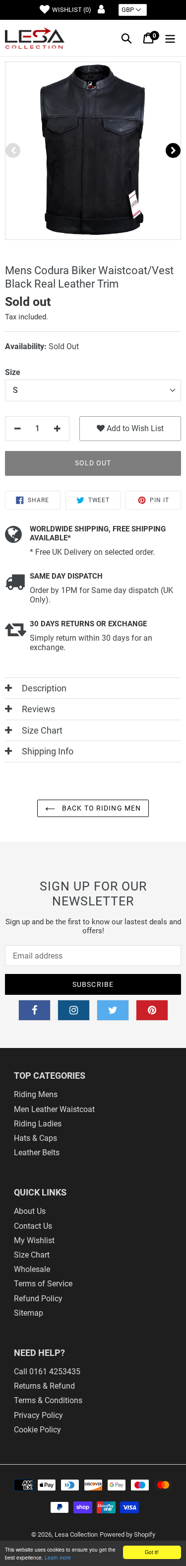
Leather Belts (37, 1152)
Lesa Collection (76, 1534)
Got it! (152, 1552)
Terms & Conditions (48, 1400)
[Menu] (170, 38)
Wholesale (32, 1269)
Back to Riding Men (100, 808)
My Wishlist (34, 1240)
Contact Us (33, 1226)
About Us (30, 1211)
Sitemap (28, 1313)
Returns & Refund (44, 1386)
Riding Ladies (38, 1123)
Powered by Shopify (127, 1534)
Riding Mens (36, 1094)
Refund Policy (38, 1298)
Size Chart (32, 1255)
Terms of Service (43, 1283)
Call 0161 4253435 (47, 1371)
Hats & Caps (35, 1138)
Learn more (58, 1557)
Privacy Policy (38, 1415)
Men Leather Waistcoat (54, 1109)
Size (12, 372)
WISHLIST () (71, 9)
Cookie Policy (37, 1429)
